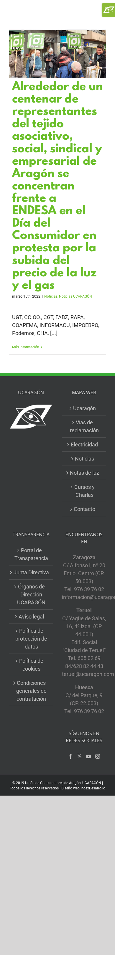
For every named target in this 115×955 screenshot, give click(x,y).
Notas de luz (84, 473)
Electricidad (84, 444)
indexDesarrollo (92, 788)
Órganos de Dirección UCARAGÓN (31, 594)
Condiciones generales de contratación (31, 691)
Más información (25, 347)
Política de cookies (31, 665)
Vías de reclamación (84, 426)
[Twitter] (79, 756)
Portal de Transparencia (31, 554)
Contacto (84, 509)
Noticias (51, 296)
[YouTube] (88, 756)
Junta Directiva (31, 572)
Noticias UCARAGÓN (75, 296)
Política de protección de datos (31, 639)
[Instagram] (97, 756)
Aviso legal (31, 616)
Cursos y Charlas (84, 491)
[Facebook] (70, 756)
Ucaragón (84, 408)
